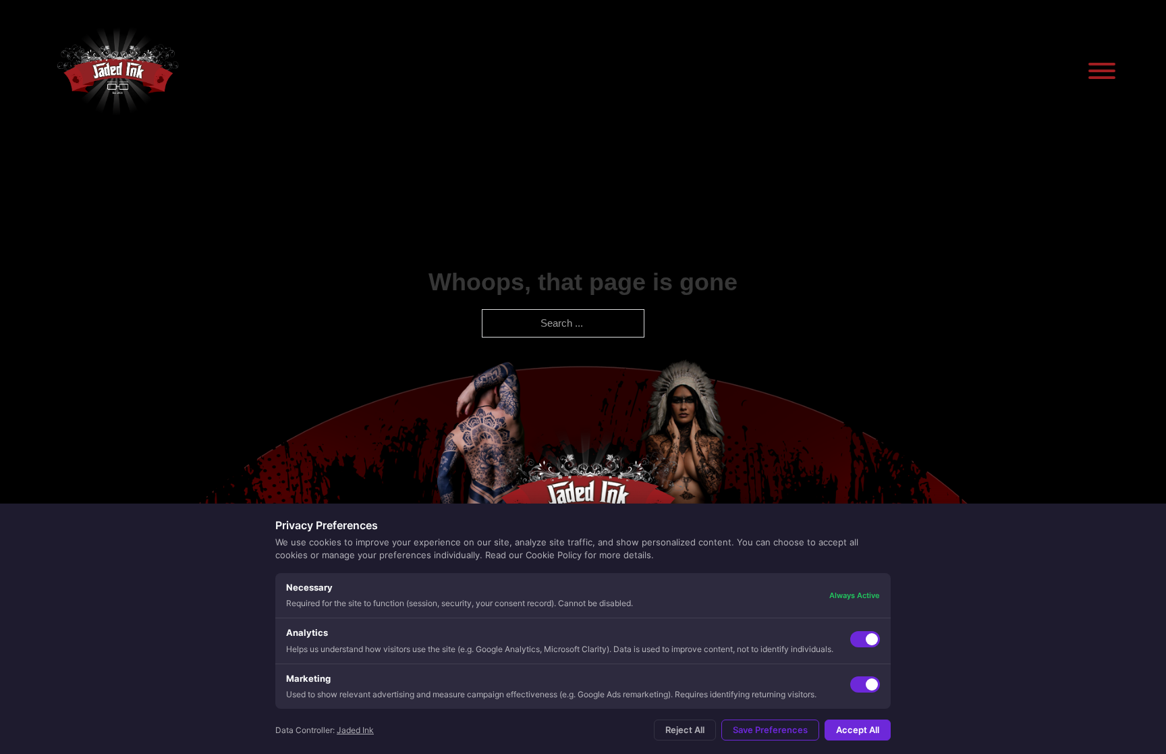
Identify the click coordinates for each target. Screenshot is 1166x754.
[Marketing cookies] (865, 684)
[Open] (1101, 71)
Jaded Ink (355, 730)
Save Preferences (770, 729)
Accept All (857, 729)
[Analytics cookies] (865, 639)
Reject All (684, 729)
